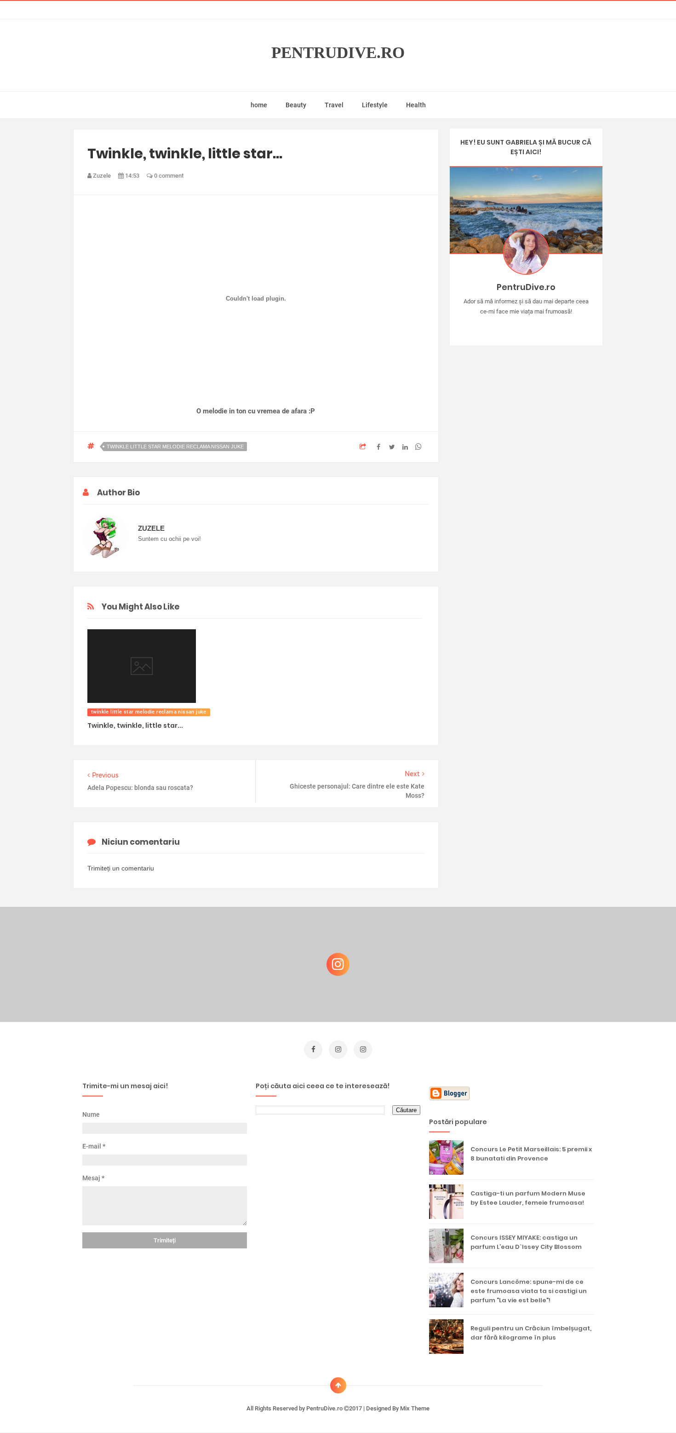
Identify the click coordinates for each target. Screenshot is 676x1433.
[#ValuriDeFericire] (526, 326)
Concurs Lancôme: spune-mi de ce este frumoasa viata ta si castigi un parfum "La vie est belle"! (528, 1291)
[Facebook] (552, 326)
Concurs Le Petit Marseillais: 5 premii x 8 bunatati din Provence (531, 1154)
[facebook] (313, 1049)
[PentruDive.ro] (539, 326)
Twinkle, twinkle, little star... (135, 725)
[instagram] (338, 1049)
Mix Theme (415, 1408)
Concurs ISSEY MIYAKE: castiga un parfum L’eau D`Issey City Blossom (526, 1242)
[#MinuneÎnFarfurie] (512, 326)
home (259, 105)
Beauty (296, 105)
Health (416, 105)
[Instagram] (499, 326)
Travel (334, 105)
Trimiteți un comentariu (120, 868)
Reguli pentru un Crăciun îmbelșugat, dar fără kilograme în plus (530, 1333)
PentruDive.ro (338, 53)
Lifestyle (375, 105)
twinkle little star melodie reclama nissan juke (175, 446)
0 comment (168, 175)
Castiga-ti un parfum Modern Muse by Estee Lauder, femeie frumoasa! (527, 1198)
